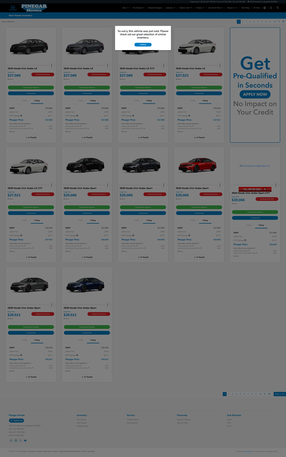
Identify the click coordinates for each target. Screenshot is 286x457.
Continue (143, 45)
